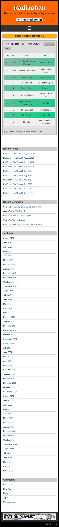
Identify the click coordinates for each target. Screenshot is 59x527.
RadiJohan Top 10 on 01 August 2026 (18, 167)
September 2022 (10, 444)
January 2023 (8, 427)
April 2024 (7, 361)
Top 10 (7, 48)
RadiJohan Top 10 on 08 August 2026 (18, 162)
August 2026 (8, 238)
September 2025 (10, 286)
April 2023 (7, 414)
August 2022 (8, 449)
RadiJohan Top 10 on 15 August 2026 (18, 158)
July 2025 (7, 295)
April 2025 (7, 308)
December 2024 (9, 326)
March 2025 (8, 313)
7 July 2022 (49, 44)
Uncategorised (9, 502)
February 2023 (9, 422)
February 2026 (9, 264)
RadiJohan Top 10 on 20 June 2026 (18, 193)
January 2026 (8, 269)
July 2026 (7, 242)
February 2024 (9, 370)
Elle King (26, 131)
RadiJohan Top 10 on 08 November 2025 (25, 207)
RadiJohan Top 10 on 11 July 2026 (17, 180)
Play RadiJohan (31, 19)
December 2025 (9, 273)
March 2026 (8, 260)
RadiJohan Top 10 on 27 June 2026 (18, 189)
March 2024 (8, 365)
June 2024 (7, 352)
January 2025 (8, 321)
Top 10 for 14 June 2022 (22, 44)
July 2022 (7, 453)
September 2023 (10, 392)
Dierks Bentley (15, 131)
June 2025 (7, 299)
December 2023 (9, 378)
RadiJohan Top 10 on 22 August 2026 (18, 153)
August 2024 (8, 343)
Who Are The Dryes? (16, 211)
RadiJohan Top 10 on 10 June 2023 (29, 224)
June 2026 (7, 247)
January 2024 (8, 374)
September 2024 (10, 339)
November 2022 (9, 436)
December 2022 (9, 431)
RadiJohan (29, 7)
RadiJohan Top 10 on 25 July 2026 (17, 171)
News (5, 493)
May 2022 (7, 462)
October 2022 (8, 440)
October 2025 (8, 282)
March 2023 (8, 418)
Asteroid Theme (51, 524)
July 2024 (7, 348)
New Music (7, 489)
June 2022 (7, 457)
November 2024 (9, 330)
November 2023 (9, 383)
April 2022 (7, 466)
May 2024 (7, 357)
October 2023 (8, 387)
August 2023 (8, 396)
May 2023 (7, 409)
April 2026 (7, 256)
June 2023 (7, 405)
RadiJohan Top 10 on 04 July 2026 (17, 184)
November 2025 (9, 278)
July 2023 (7, 400)
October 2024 (8, 335)
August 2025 (8, 291)
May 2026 (7, 251)
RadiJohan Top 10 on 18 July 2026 (17, 175)
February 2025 (9, 317)
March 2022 (8, 471)
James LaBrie (36, 131)
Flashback (7, 484)
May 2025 (7, 304)
